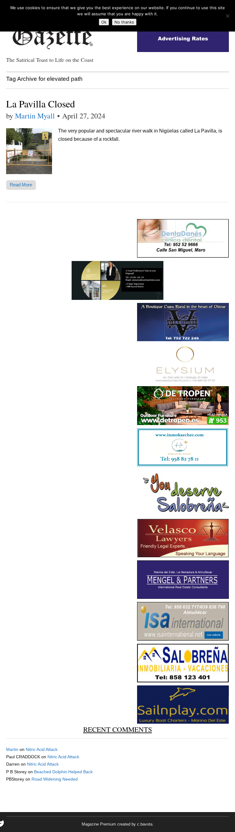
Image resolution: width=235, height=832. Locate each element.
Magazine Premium (99, 824)
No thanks (124, 22)
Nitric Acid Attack (42, 749)
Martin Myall (35, 116)
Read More (21, 184)
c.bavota (144, 824)
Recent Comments (117, 729)
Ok (103, 22)
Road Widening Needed (55, 779)
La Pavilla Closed (40, 103)
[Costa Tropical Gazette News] (52, 34)
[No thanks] (227, 16)
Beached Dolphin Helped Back (63, 771)
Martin (12, 749)
